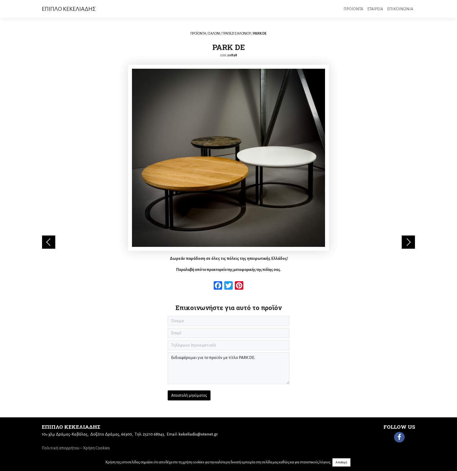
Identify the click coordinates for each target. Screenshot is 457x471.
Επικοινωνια (400, 9)
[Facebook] (399, 437)
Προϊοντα (353, 9)
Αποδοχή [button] (341, 462)
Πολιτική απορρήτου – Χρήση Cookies (76, 448)
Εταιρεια (375, 9)
